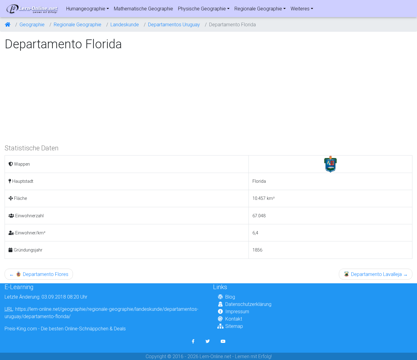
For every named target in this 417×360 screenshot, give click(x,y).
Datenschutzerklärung (248, 304)
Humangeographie (85, 9)
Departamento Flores (38, 274)
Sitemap (234, 326)
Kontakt (233, 319)
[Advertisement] (56, 96)
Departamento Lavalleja (379, 274)
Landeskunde (125, 24)
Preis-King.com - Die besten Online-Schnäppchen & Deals (65, 328)
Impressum (237, 311)
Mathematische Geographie (143, 9)
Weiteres (300, 9)
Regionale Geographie (258, 9)
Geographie (32, 24)
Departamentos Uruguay (174, 24)
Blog (230, 297)
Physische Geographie (202, 9)
